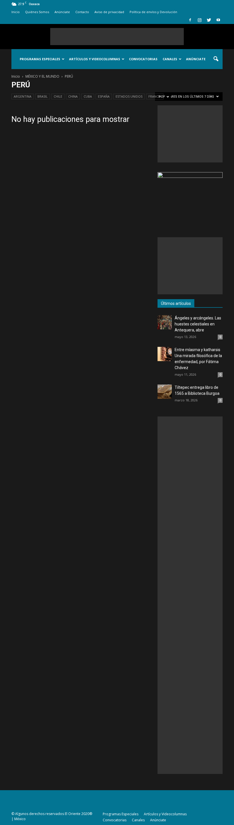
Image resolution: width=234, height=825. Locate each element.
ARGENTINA (22, 96)
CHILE (58, 96)
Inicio (15, 12)
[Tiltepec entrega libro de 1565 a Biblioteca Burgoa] (165, 392)
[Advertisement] (117, 36)
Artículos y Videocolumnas (94, 59)
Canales (170, 59)
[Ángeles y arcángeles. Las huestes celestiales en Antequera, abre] (165, 322)
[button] (216, 59)
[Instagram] (199, 20)
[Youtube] (218, 20)
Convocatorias (143, 59)
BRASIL (42, 96)
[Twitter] (209, 20)
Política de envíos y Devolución (153, 12)
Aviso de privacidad (109, 12)
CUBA (88, 96)
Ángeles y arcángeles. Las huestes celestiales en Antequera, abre (198, 324)
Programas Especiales (40, 59)
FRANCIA (154, 96)
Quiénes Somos (37, 12)
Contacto (82, 12)
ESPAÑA (104, 96)
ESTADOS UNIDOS (129, 96)
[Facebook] (190, 20)
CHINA (73, 96)
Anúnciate (62, 12)
